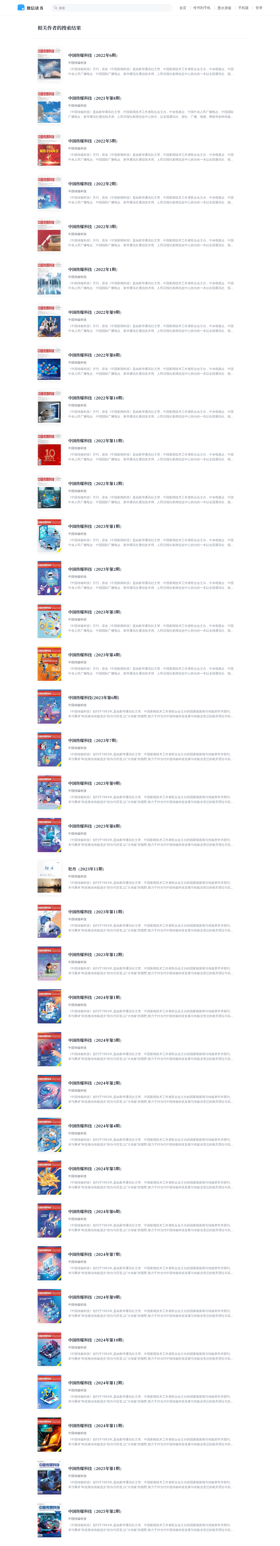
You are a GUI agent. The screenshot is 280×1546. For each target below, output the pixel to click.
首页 (182, 8)
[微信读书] (32, 7)
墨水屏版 (224, 8)
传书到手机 (202, 7)
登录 (259, 7)
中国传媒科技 (77, 62)
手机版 (243, 7)
